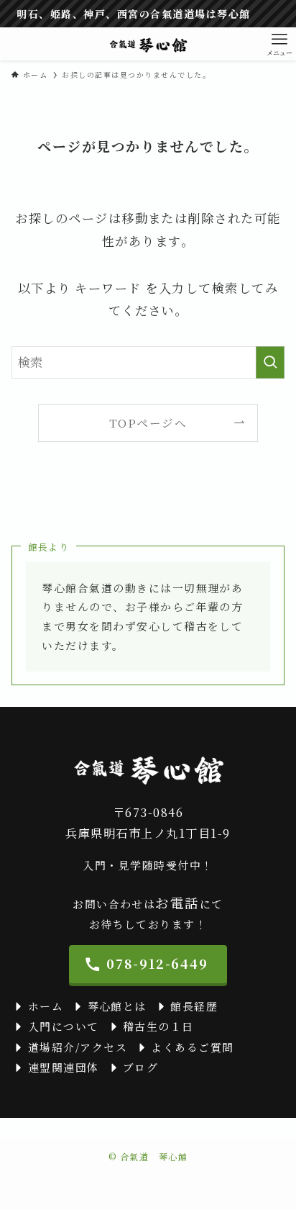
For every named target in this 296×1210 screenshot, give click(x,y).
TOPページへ (148, 422)
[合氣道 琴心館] (148, 43)
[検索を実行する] (270, 362)
